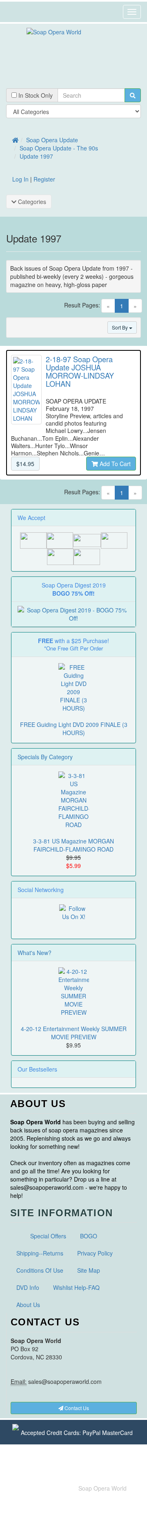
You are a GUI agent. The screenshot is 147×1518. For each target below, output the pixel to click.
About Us (28, 1305)
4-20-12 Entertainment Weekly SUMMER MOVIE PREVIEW (74, 1033)
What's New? (34, 952)
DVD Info (27, 1287)
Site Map (88, 1270)
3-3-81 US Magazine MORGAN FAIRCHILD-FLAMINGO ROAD (73, 845)
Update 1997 (36, 156)
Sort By (120, 327)
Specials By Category (45, 757)
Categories (31, 201)
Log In (20, 179)
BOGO (88, 1236)
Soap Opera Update (52, 140)
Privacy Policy (95, 1253)
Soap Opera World (102, 1488)
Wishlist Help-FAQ (76, 1287)
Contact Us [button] (76, 1407)
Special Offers (48, 1236)
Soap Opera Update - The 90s (59, 148)
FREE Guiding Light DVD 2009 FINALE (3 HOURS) (73, 728)
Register (44, 179)
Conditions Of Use (39, 1270)
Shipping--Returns (39, 1253)
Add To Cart (114, 464)
